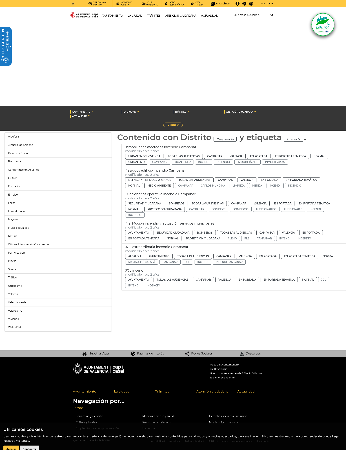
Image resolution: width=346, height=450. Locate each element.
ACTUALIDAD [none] (79, 116)
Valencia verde (17, 302)
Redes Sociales (202, 353)
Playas (12, 261)
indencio (153, 285)
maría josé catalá (141, 262)
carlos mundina (213, 185)
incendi (203, 162)
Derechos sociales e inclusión (228, 416)
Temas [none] (78, 408)
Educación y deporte (89, 416)
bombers (218, 209)
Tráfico (12, 277)
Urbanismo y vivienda (144, 156)
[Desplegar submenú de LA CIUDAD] (138, 111)
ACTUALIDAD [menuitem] (209, 15)
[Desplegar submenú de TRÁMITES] (188, 111)
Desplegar (175, 125)
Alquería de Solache (20, 145)
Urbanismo (15, 285)
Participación (16, 252)
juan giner (183, 162)
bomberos (241, 209)
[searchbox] (249, 15)
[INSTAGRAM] (251, 4)
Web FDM (14, 327)
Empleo (13, 194)
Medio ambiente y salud (158, 416)
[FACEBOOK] (237, 4)
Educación (14, 186)
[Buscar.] (273, 15)
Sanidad (13, 269)
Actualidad (246, 391)
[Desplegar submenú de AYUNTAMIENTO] (92, 111)
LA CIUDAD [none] (129, 111)
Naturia (12, 236)
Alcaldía (134, 256)
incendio (223, 162)
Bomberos (14, 161)
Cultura (12, 178)
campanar (159, 162)
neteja (257, 185)
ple (246, 238)
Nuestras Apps (99, 353)
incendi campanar (229, 262)
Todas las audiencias (184, 156)
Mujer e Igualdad (18, 227)
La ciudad (122, 391)
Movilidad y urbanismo (224, 422)
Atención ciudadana (212, 391)
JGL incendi (134, 270)
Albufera (13, 136)
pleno (232, 238)
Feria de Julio (16, 211)
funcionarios (266, 209)
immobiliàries (248, 162)
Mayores (13, 219)
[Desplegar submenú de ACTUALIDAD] (89, 116)
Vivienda (13, 319)
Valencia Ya (15, 310)
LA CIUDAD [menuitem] (135, 15)
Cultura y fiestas (86, 422)
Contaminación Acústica (23, 169)
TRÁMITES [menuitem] (153, 15)
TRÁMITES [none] (180, 111)
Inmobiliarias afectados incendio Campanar (160, 147)
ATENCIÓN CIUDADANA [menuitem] (180, 15)
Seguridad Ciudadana (144, 203)
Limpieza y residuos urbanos (149, 179)
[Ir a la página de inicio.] (77, 16)
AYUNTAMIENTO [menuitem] (112, 15)
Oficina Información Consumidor (29, 244)
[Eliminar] (232, 139)
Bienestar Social (18, 153)
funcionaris (293, 209)
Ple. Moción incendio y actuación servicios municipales (169, 223)
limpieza (239, 185)
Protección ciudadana (164, 209)
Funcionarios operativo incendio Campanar (160, 194)
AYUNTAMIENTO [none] (81, 111)
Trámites (162, 391)
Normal (319, 156)
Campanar (214, 156)
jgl (187, 262)
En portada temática (290, 156)
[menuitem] (90, 391)
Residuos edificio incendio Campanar (155, 170)
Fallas (11, 203)
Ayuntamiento (138, 232)
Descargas (253, 353)
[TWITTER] (244, 4)
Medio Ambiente (159, 185)
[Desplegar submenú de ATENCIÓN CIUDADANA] (255, 111)
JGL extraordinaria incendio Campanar (156, 247)
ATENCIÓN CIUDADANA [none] (239, 111)
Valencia (13, 294)
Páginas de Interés (150, 353)
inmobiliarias (275, 162)
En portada (258, 156)
